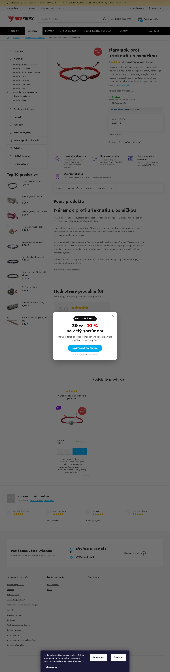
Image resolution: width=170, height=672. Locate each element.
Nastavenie (52, 667)
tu (84, 660)
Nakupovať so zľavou (85, 348)
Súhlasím (118, 657)
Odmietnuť (98, 657)
